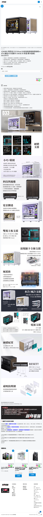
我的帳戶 (13, 487)
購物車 (13, 492)
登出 (14, 489)
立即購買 (14, 75)
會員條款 (24, 487)
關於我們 (13, 495)
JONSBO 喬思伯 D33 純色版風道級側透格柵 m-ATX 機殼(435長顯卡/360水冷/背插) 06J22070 (17, 434)
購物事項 (24, 486)
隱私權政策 (25, 489)
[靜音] (8, 491)
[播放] (2, 491)
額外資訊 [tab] (5, 85)
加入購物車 (8, 75)
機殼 (8, 47)
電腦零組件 (5, 47)
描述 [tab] (2, 85)
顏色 (2, 68)
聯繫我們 (13, 494)
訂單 (14, 491)
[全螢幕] (8, 491)
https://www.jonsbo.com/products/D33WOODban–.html (11, 403)
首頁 (2, 47)
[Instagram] (37, 80)
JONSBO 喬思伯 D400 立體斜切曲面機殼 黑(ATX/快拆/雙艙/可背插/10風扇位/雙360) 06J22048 (17, 437)
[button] (40, 7)
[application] (5, 490)
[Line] (39, 80)
